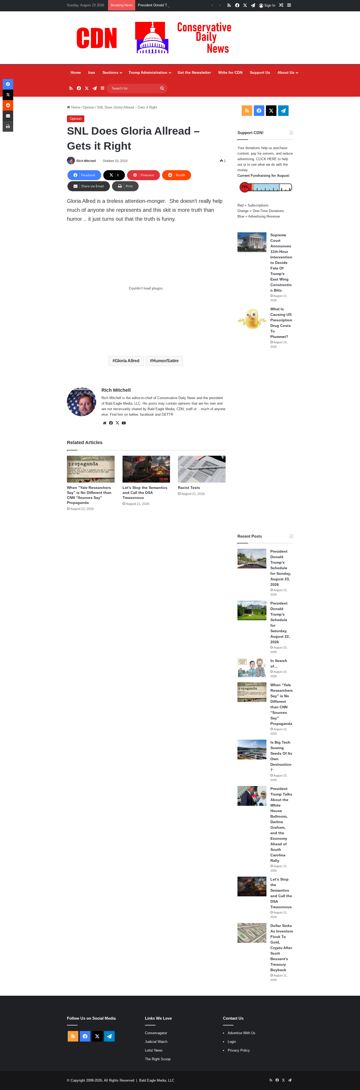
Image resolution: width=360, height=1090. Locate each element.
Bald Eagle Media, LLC (156, 1080)
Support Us (260, 72)
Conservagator (156, 1033)
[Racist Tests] (202, 469)
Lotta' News (154, 1050)
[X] (117, 423)
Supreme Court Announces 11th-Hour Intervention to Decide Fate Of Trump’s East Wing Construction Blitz (281, 262)
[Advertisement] (265, 441)
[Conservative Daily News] (156, 37)
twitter (133, 414)
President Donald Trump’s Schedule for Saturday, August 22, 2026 (188, 5)
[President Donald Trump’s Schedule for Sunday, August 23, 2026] (251, 558)
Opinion (88, 107)
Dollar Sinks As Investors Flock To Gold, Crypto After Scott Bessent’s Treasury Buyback (281, 948)
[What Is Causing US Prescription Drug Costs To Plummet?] (251, 318)
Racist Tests (189, 487)
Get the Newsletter (194, 72)
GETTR (167, 414)
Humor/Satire (165, 361)
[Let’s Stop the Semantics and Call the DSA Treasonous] (146, 469)
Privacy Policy (239, 1050)
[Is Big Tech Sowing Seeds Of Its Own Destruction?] (251, 749)
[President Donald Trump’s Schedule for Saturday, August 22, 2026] (251, 610)
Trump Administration (148, 72)
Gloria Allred (127, 361)
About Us (286, 72)
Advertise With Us (241, 1033)
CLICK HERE (266, 159)
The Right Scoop (158, 1059)
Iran (91, 72)
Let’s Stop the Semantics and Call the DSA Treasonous (145, 492)
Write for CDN (230, 72)
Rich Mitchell (86, 161)
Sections (110, 72)
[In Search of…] (251, 668)
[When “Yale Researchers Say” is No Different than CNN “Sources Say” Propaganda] (91, 469)
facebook (147, 414)
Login (232, 1042)
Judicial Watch (156, 1042)
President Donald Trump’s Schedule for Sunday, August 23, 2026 (280, 568)
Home (76, 72)
